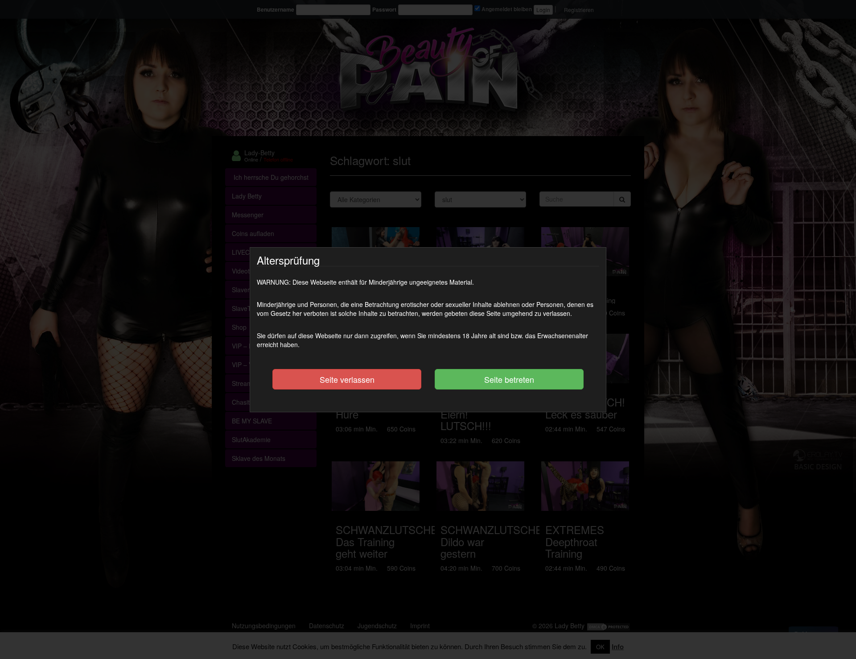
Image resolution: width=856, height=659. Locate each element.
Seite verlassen (347, 379)
